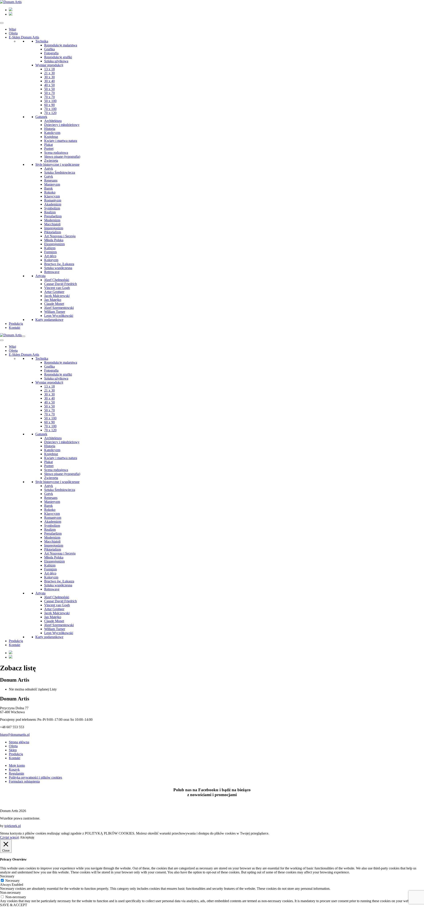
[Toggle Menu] (2, 23)
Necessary (12, 880)
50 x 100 (50, 101)
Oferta (13, 33)
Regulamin (16, 773)
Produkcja (16, 323)
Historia (49, 129)
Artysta (40, 276)
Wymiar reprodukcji (49, 65)
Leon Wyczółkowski (58, 316)
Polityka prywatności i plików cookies (35, 777)
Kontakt (14, 327)
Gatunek (41, 117)
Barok (48, 188)
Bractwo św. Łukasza (59, 264)
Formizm (50, 252)
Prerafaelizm (53, 216)
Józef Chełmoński (56, 280)
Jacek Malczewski (57, 296)
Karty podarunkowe (49, 319)
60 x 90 (49, 105)
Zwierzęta (51, 160)
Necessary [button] (7, 876)
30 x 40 (49, 81)
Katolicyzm (52, 133)
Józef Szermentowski (59, 308)
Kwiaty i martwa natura (60, 141)
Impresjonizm (53, 228)
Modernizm (52, 220)
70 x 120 (50, 113)
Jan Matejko (52, 300)
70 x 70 (49, 97)
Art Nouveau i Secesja (60, 236)
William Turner (54, 312)
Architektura (53, 121)
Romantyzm (52, 200)
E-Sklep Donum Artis (24, 37)
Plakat (48, 144)
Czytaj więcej (9, 837)
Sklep (13, 750)
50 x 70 (49, 93)
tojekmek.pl (12, 826)
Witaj (12, 29)
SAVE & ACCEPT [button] (13, 905)
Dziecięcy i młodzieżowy (62, 125)
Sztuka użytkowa (56, 61)
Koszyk (14, 769)
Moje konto (17, 765)
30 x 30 (49, 77)
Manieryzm (52, 184)
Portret (48, 148)
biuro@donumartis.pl (15, 734)
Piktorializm (52, 232)
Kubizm (49, 248)
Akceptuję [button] (27, 837)
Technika (41, 41)
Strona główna (19, 742)
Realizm (50, 212)
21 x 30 (49, 73)
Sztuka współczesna (58, 268)
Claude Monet (54, 304)
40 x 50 (49, 85)
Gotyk (48, 176)
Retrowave (51, 272)
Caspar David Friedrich (60, 284)
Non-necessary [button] (10, 892)
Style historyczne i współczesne (57, 164)
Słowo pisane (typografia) (62, 156)
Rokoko (49, 192)
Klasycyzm (52, 196)
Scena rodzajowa (56, 152)
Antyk (48, 168)
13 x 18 (49, 69)
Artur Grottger (54, 292)
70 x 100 (50, 109)
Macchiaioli (52, 224)
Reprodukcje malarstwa (60, 45)
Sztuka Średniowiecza (59, 172)
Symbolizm (52, 208)
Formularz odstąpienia (24, 781)
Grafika (49, 49)
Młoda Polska (53, 240)
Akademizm (52, 204)
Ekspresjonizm (54, 244)
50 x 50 (49, 89)
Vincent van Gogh (57, 288)
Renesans (50, 180)
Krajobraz (51, 137)
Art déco (50, 256)
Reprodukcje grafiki (58, 57)
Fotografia (51, 53)
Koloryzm (51, 260)
